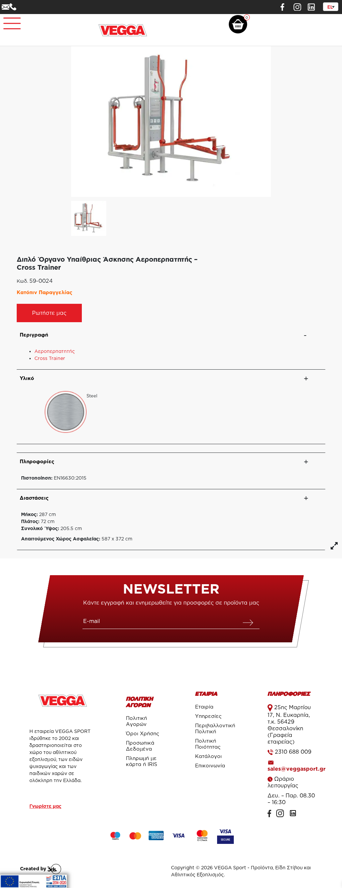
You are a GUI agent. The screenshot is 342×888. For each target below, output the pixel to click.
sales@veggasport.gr (297, 769)
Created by (33, 868)
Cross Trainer (49, 358)
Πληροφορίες (37, 461)
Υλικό (27, 378)
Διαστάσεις (34, 498)
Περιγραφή (34, 335)
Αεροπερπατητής (54, 351)
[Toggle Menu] (8, 20)
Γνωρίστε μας (45, 805)
